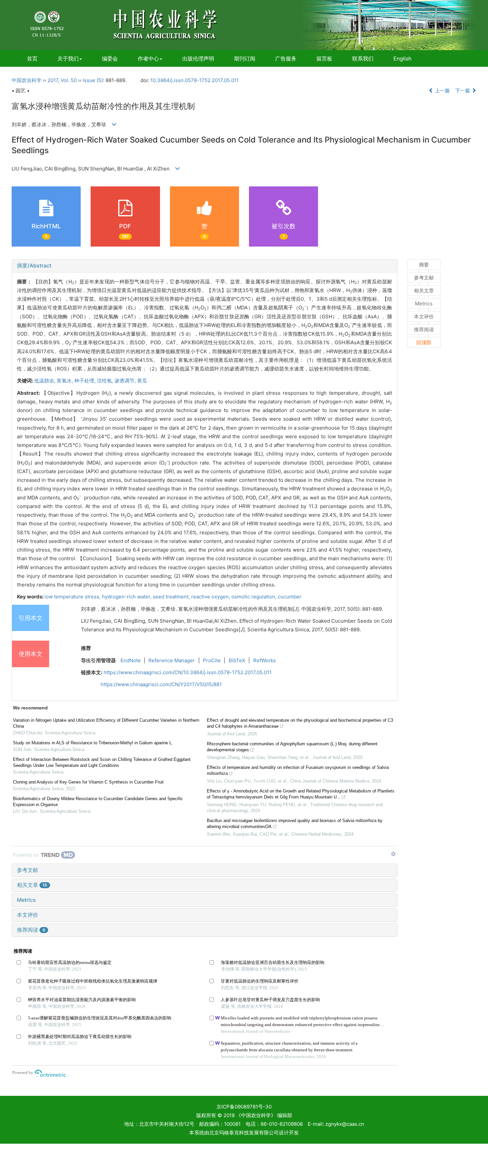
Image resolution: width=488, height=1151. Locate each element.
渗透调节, (126, 380)
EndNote (131, 660)
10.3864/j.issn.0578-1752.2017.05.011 (194, 80)
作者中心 (148, 58)
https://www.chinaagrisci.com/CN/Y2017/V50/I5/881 (161, 684)
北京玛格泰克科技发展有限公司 (244, 1132)
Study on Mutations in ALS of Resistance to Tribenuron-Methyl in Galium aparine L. (93, 742)
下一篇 (463, 90)
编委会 (110, 58)
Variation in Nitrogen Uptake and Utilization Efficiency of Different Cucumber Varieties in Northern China (106, 723)
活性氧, (106, 380)
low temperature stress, (73, 596)
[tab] (204, 266)
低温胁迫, (45, 380)
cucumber (289, 596)
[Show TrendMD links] (393, 854)
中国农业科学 (26, 80)
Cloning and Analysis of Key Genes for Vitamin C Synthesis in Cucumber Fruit (88, 782)
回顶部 (423, 342)
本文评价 (27, 914)
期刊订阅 (244, 58)
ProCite (212, 660)
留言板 (324, 58)
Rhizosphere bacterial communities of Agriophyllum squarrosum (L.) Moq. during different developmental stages (292, 746)
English (402, 58)
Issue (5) (93, 80)
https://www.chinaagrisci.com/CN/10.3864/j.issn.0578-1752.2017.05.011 (188, 672)
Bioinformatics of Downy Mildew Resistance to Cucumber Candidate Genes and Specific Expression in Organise (98, 801)
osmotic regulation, (254, 596)
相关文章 (32, 885)
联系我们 (362, 58)
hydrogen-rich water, (127, 596)
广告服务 (285, 58)
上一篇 (442, 90)
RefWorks (264, 660)
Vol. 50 (69, 80)
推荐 (86, 648)
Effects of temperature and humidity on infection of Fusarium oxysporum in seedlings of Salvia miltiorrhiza (298, 770)
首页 (32, 58)
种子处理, (85, 380)
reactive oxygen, (211, 596)
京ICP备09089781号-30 (244, 1106)
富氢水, (65, 380)
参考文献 (27, 870)
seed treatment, (172, 596)
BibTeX (237, 660)
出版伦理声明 (198, 58)
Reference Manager (171, 660)
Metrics (26, 899)
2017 (52, 80)
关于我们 (68, 58)
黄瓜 (142, 380)
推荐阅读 (31, 929)
